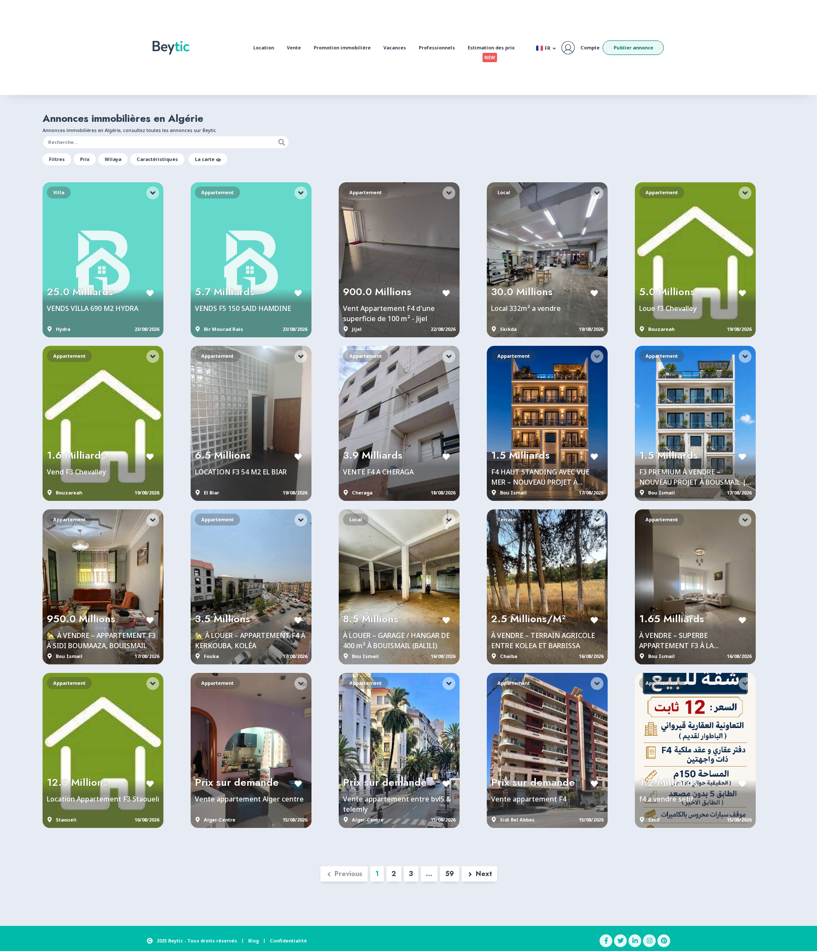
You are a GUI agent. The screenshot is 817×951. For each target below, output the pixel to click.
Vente (294, 47)
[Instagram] (649, 940)
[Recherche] (282, 142)
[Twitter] (620, 940)
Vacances (394, 47)
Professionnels (437, 47)
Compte (590, 47)
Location (263, 47)
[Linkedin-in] (634, 940)
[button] (57, 159)
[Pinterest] (663, 940)
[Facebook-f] (606, 940)
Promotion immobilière (342, 47)
